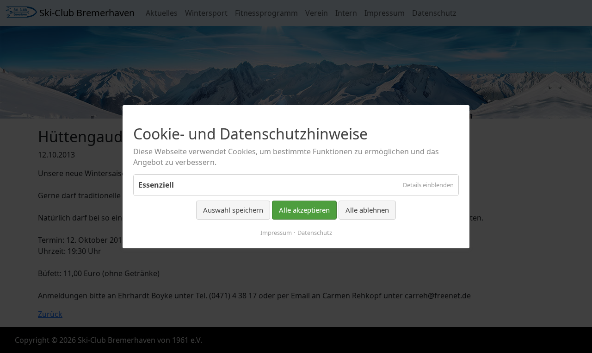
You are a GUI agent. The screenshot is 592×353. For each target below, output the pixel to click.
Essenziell (156, 185)
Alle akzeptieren (304, 209)
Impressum (276, 232)
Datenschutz (314, 232)
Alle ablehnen (367, 209)
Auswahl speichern (233, 209)
